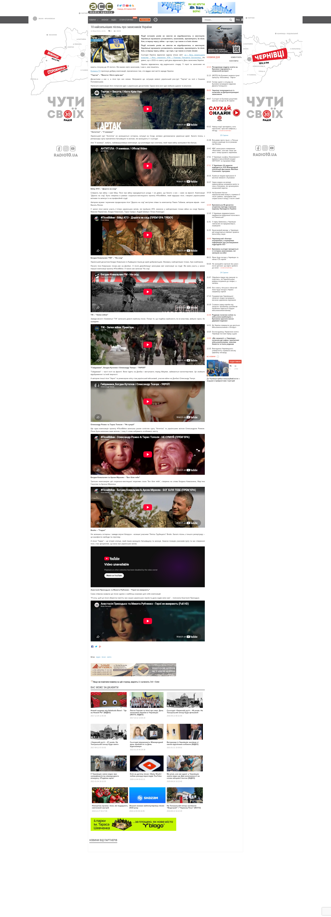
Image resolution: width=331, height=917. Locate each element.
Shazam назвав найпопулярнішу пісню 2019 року (146, 807)
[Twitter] (120, 5)
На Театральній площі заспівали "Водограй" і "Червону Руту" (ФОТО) (184, 807)
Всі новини (211, 356)
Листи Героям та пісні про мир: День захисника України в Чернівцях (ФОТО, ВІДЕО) (146, 712)
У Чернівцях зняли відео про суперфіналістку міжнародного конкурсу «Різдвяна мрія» (105, 776)
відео (98, 657)
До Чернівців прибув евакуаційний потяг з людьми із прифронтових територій (223, 379)
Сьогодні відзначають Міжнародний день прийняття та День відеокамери (146, 744)
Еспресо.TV (96, 71)
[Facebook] (117, 5)
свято (109, 657)
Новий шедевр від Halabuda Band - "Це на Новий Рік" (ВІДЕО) (109, 711)
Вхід (238, 19)
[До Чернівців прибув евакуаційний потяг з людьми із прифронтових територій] (218, 368)
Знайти (231, 20)
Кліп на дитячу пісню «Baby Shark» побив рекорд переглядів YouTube (146, 775)
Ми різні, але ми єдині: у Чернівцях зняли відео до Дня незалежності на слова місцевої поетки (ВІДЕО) (183, 776)
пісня (104, 657)
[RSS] (133, 5)
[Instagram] (124, 5)
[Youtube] (127, 5)
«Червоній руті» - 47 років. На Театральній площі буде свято (105, 743)
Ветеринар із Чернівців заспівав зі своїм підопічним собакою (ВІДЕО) (182, 743)
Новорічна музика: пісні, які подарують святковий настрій (110, 807)
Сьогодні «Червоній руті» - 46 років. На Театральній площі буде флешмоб (185, 711)
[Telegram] (130, 5)
